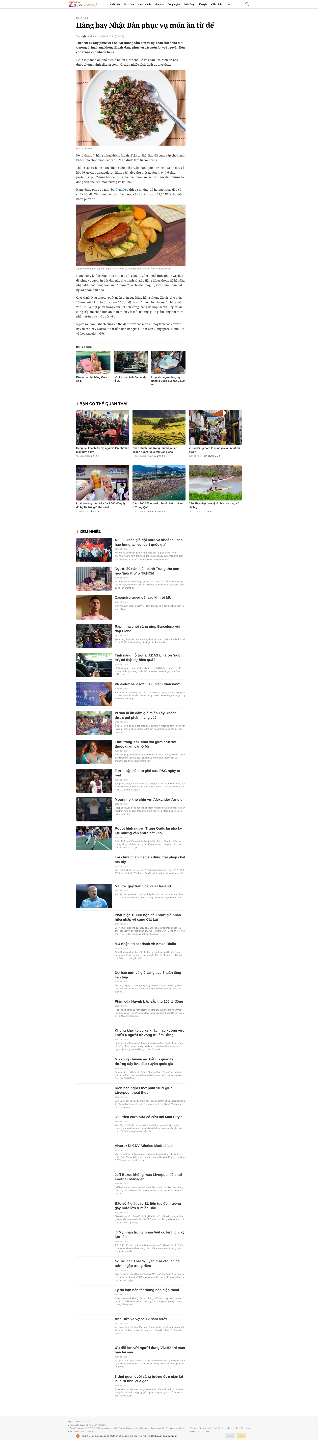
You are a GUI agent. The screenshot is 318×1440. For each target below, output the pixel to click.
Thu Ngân (81, 36)
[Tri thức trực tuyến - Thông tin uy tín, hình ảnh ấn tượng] (83, 4)
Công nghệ (174, 4)
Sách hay (129, 4)
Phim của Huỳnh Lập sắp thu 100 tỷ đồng (149, 1001)
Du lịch (82, 18)
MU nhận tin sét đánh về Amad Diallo (145, 944)
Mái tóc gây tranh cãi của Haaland (143, 886)
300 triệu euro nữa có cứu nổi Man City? (148, 1117)
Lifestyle (202, 4)
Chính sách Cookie (160, 1436)
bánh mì (117, 190)
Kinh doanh (144, 4)
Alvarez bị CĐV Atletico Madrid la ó (144, 1146)
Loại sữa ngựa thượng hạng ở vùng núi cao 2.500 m (168, 381)
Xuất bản (115, 4)
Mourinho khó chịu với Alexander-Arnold (149, 800)
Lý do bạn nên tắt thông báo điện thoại (147, 1290)
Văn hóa (159, 4)
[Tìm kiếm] (247, 4)
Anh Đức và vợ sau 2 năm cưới (141, 1319)
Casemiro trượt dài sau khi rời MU (143, 598)
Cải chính (216, 4)
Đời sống (189, 4)
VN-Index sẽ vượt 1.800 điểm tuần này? (147, 684)
